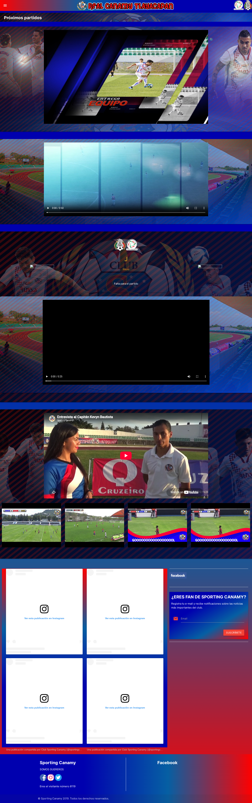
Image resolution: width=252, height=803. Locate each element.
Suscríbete (234, 632)
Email (184, 618)
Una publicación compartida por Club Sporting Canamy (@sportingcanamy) (47, 749)
